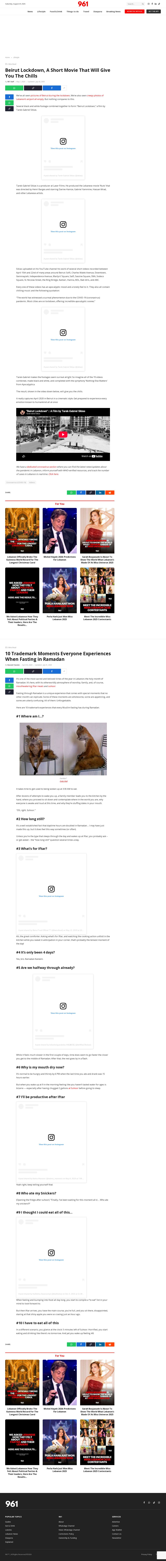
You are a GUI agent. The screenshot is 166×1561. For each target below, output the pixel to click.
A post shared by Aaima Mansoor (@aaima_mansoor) (40, 1178)
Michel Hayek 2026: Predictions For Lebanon (60, 558)
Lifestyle (41, 11)
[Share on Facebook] (52, 88)
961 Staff (10, 82)
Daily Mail (63, 781)
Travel (86, 11)
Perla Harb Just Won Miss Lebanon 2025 (60, 618)
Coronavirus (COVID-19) (16, 482)
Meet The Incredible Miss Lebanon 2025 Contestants (97, 618)
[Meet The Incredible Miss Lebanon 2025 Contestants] (97, 590)
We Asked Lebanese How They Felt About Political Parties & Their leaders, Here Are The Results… (22, 620)
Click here (53, 474)
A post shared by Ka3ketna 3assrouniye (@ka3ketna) (40, 1294)
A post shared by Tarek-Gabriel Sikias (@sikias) (63, 176)
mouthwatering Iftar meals (29, 686)
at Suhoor (73, 1088)
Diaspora (98, 11)
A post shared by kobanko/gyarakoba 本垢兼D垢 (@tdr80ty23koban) (63, 1045)
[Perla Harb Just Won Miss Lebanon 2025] (60, 590)
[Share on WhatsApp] (14, 88)
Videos (32, 482)
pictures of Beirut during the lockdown (50, 95)
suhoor (52, 686)
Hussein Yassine (13, 665)
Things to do (73, 11)
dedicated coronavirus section (41, 466)
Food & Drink (56, 11)
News (30, 11)
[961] (83, 4)
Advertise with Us (134, 11)
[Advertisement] (83, 36)
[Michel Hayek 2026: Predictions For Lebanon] (60, 531)
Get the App (154, 11)
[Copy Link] (33, 88)
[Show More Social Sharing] (64, 88)
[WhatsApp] (9, 102)
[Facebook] (9, 97)
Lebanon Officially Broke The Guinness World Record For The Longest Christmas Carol (22, 560)
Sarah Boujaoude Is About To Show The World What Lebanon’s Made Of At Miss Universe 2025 (97, 560)
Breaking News (113, 11)
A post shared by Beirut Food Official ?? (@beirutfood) (40, 930)
